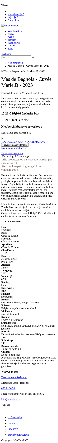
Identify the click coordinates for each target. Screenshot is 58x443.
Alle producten (15, 62)
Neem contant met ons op (14, 148)
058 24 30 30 (8, 388)
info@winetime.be (10, 399)
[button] (23, 141)
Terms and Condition (12, 153)
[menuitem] (15, 31)
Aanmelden (13, 20)
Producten (13, 429)
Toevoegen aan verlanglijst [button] (15, 145)
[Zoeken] (33, 57)
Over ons (12, 423)
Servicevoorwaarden (18, 434)
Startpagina (15, 417)
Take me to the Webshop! (14, 377)
